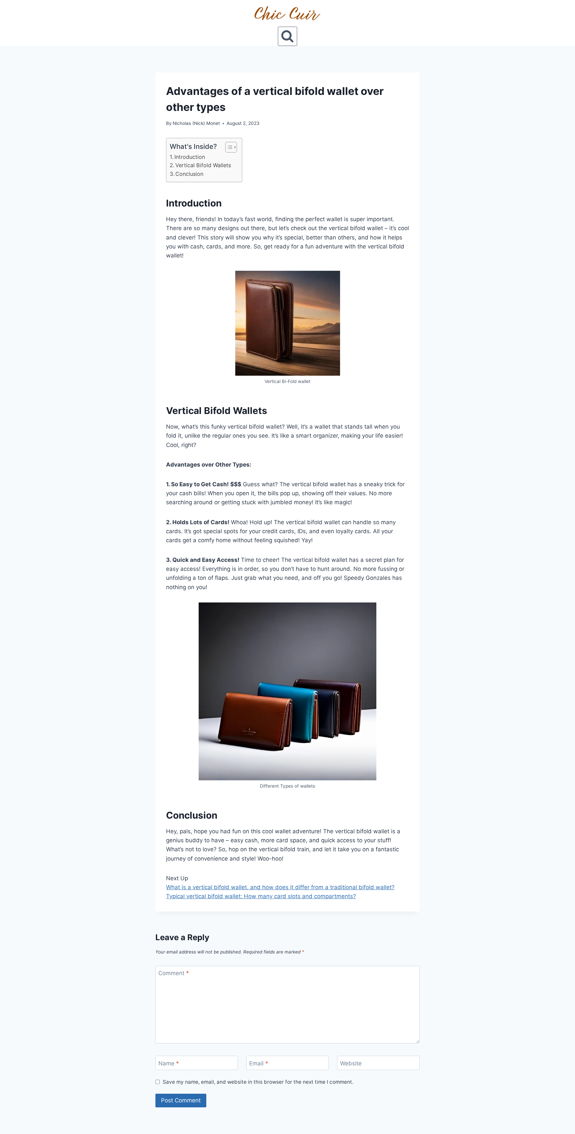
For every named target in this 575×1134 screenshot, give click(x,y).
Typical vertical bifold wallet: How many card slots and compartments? (261, 896)
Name (168, 1063)
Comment (173, 973)
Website (351, 1063)
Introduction (189, 157)
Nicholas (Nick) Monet (196, 123)
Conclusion (189, 174)
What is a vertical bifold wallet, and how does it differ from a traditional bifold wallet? (280, 887)
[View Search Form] (287, 36)
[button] (227, 147)
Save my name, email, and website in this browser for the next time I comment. (258, 1082)
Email (258, 1063)
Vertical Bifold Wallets (203, 165)
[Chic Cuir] (287, 13)
